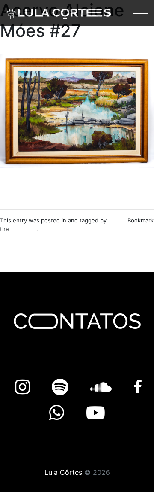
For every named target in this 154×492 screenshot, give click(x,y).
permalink (23, 228)
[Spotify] (62, 387)
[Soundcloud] (103, 387)
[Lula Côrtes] (58, 12)
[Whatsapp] (59, 412)
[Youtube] (95, 412)
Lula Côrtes (63, 472)
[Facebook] (137, 387)
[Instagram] (25, 387)
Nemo (116, 220)
